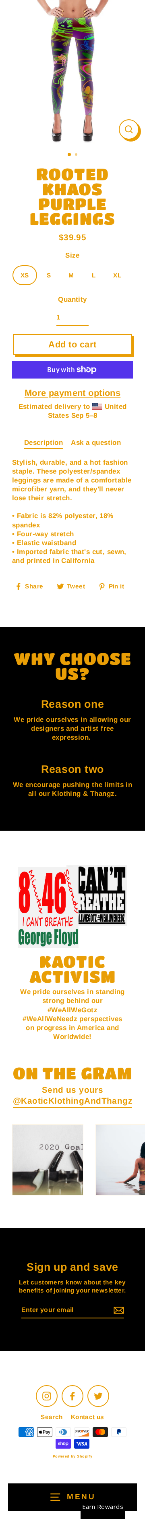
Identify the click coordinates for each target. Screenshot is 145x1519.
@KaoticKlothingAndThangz (72, 1100)
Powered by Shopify (73, 1456)
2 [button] (77, 155)
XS (25, 275)
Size (72, 255)
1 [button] (70, 155)
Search (52, 1416)
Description (43, 442)
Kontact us (87, 1416)
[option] (72, 73)
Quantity (72, 299)
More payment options (73, 393)
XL (117, 275)
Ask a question (96, 442)
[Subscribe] (117, 1310)
